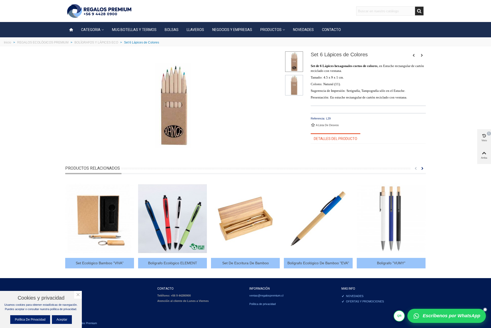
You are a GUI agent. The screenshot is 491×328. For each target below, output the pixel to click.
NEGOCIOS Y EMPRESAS (232, 30)
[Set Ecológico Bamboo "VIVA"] (99, 218)
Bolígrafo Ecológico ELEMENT (172, 263)
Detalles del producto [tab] (335, 139)
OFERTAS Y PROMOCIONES (365, 301)
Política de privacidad (262, 303)
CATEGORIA (91, 30)
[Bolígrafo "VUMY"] (391, 218)
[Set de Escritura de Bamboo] (245, 218)
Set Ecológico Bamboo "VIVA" (100, 263)
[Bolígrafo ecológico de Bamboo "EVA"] (318, 218)
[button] (415, 168)
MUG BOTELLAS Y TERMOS (134, 30)
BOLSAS (171, 30)
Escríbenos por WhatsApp (451, 315)
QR (399, 315)
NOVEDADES (303, 30)
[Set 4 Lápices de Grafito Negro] (414, 55)
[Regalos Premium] (99, 11)
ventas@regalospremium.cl (266, 295)
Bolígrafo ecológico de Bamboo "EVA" (318, 263)
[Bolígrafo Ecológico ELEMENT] (172, 218)
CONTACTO (331, 30)
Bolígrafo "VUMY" (391, 263)
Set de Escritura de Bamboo (245, 263)
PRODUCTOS (271, 30)
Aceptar (62, 319)
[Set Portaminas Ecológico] (422, 55)
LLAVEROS (195, 30)
